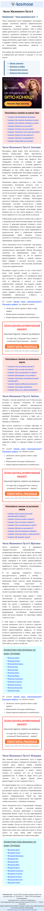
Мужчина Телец (14, 661)
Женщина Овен (14, 850)
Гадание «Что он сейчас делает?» (21, 366)
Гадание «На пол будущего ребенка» (22, 531)
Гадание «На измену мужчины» (20, 387)
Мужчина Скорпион (15, 679)
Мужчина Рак (13, 667)
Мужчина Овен (13, 658)
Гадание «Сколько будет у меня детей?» (24, 534)
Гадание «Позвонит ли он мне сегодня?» (24, 132)
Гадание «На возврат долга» (19, 537)
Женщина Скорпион (15, 871)
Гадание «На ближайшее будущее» (22, 117)
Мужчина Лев (13, 670)
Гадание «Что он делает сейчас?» (21, 522)
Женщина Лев (13, 862)
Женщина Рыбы (14, 882)
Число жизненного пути (25, 17)
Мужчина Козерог (15, 685)
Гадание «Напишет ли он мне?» (20, 126)
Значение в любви (17, 67)
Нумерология (7, 17)
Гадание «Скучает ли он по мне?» (21, 129)
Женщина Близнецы (16, 856)
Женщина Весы (14, 868)
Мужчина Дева (13, 673)
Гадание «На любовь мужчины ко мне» (23, 123)
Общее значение (16, 63)
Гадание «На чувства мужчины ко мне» (23, 120)
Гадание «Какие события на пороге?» (23, 384)
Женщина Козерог (15, 877)
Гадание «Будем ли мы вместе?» (21, 135)
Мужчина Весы (13, 676)
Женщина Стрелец (15, 874)
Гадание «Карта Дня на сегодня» (20, 141)
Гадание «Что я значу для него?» (21, 369)
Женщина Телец (14, 853)
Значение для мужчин (19, 70)
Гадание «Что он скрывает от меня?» (22, 372)
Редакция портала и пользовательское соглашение (22, 909)
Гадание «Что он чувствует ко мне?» (22, 525)
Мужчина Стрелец (15, 682)
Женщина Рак (13, 859)
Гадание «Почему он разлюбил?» (21, 138)
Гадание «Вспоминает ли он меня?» (22, 375)
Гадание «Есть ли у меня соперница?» (23, 390)
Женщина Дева (13, 865)
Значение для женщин (19, 73)
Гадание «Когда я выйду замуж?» (21, 519)
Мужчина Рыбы (14, 690)
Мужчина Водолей (15, 688)
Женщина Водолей (15, 879)
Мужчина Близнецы (15, 664)
